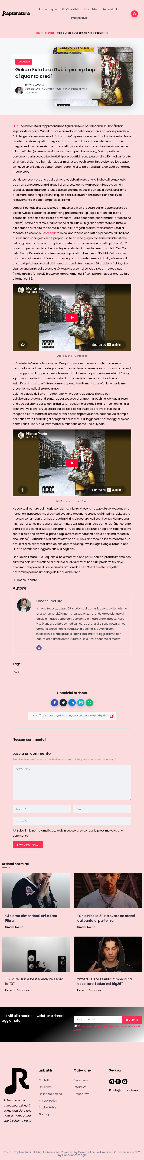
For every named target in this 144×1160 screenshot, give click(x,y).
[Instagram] (118, 1081)
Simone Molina (14, 927)
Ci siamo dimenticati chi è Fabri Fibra (31, 918)
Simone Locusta (34, 84)
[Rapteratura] (16, 13)
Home (38, 32)
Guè (15, 126)
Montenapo (50, 233)
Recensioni (49, 32)
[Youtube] (124, 1081)
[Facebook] (111, 1081)
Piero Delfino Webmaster (95, 1152)
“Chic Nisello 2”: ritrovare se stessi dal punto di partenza (106, 918)
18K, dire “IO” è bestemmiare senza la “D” (34, 981)
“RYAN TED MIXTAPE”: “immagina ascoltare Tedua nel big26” (104, 981)
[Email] (39, 647)
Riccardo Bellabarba (17, 990)
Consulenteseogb (74, 1155)
